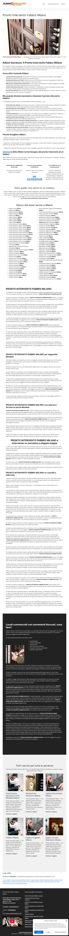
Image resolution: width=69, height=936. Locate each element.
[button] (66, 920)
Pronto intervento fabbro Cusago (34, 896)
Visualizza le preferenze (60, 932)
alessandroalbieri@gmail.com (13, 913)
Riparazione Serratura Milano (33, 794)
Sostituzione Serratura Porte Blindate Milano (13, 795)
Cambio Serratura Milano (36, 881)
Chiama (6, 152)
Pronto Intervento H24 (53, 4)
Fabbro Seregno (29, 914)
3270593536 (11, 910)
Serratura (5, 876)
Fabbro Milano (12, 838)
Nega (48, 932)
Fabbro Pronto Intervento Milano (53, 839)
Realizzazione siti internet (30, 933)
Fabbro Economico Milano (54, 794)
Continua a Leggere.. (12, 814)
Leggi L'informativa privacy (25, 932)
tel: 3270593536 (34, 178)
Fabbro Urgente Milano (33, 839)
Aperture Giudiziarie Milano (18, 880)
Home (43, 4)
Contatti (63, 4)
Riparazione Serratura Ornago (33, 926)
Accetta (39, 932)
